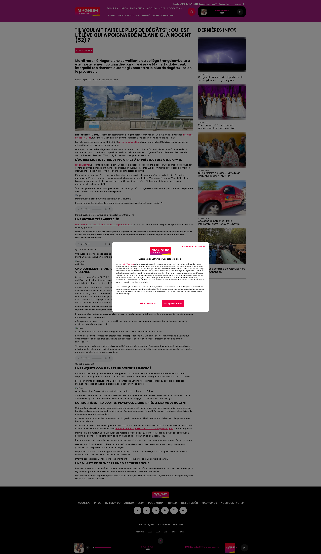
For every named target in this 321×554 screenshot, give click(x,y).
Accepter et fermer (173, 303)
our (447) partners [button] (128, 264)
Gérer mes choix (148, 303)
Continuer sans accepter (194, 246)
